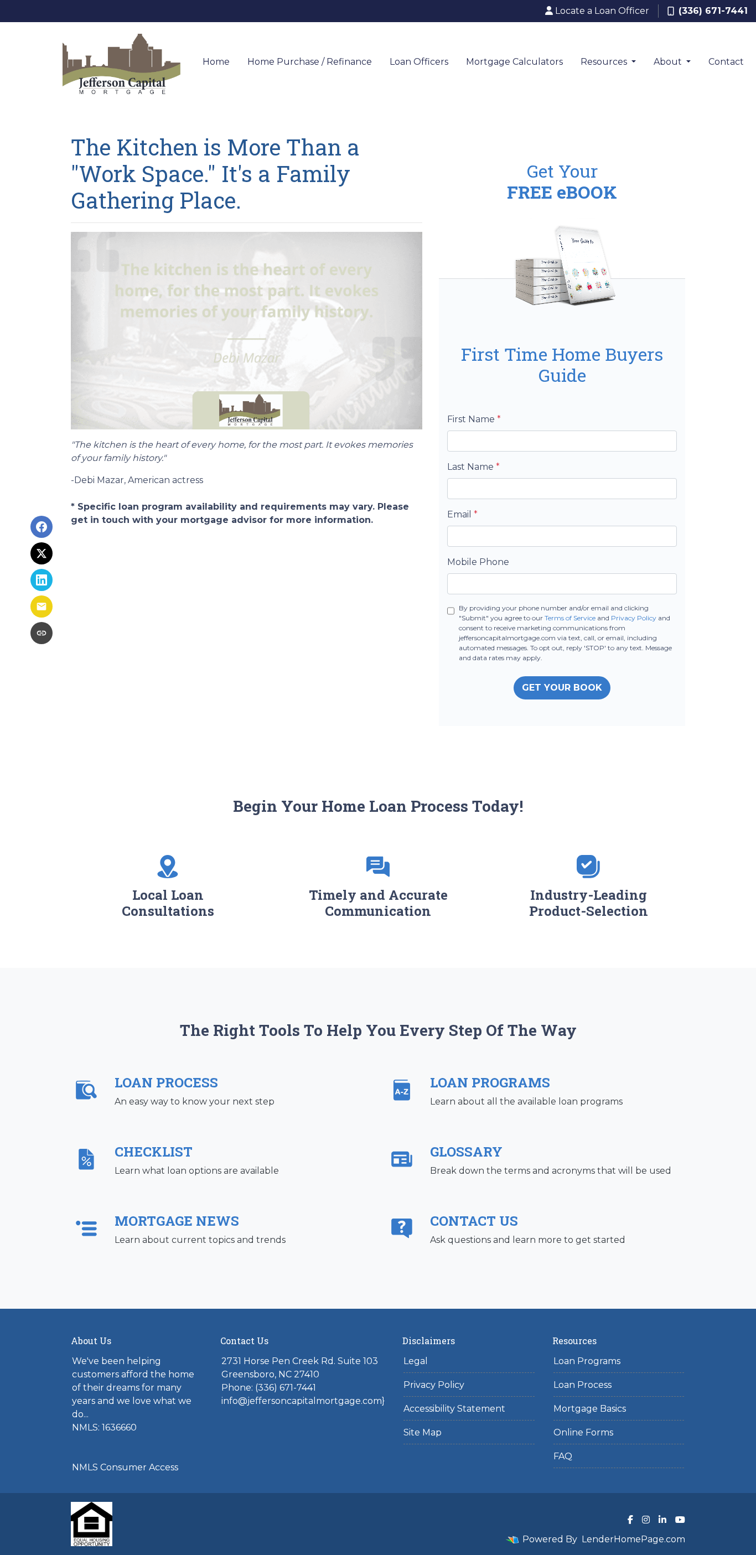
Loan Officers (419, 61)
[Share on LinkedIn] (41, 580)
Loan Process (582, 1385)
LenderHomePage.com (633, 1539)
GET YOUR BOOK (562, 687)
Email (462, 514)
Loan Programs (586, 1361)
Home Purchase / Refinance (309, 61)
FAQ (562, 1456)
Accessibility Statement (454, 1408)
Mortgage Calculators (514, 61)
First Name (474, 419)
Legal (415, 1361)
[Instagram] (646, 1519)
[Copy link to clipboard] (41, 633)
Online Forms (583, 1432)
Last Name (473, 467)
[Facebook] (630, 1519)
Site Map (422, 1432)
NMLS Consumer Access (125, 1467)
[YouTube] (680, 1519)
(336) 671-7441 (713, 11)
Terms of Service (570, 618)
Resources (605, 61)
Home (216, 61)
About (669, 61)
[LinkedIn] (662, 1519)
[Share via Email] (41, 606)
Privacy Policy (633, 618)
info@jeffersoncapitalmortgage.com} (303, 1401)
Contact (726, 61)
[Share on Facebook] (41, 527)
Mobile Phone (478, 562)
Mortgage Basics (589, 1408)
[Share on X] (41, 553)
